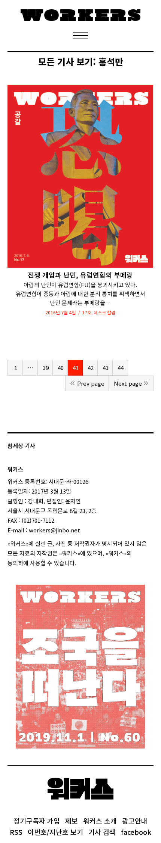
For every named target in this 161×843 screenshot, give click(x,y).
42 (91, 367)
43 (106, 367)
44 (121, 367)
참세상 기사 (21, 446)
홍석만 (110, 61)
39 (46, 367)
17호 (86, 312)
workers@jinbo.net (54, 530)
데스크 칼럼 (104, 312)
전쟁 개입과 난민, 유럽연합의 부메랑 (80, 275)
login (83, 563)
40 (61, 367)
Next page (128, 383)
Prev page (90, 383)
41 (76, 367)
